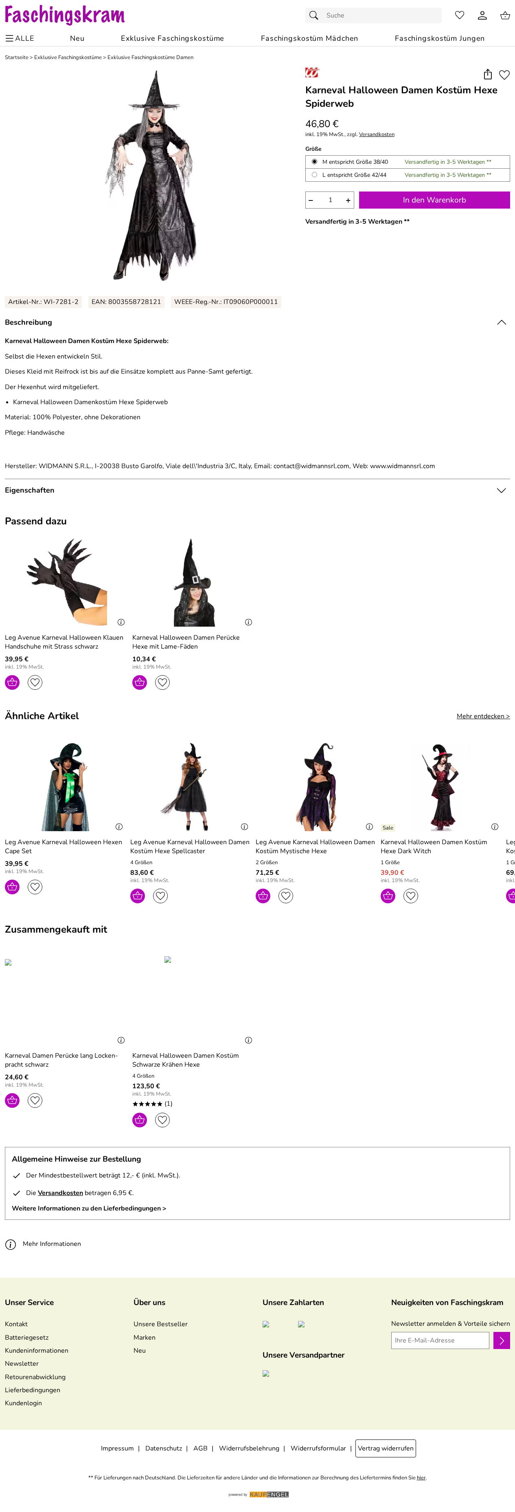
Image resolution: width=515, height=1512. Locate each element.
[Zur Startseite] (72, 15)
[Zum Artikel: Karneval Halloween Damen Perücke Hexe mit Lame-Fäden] (194, 582)
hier (421, 1478)
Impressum (117, 1448)
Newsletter (22, 1363)
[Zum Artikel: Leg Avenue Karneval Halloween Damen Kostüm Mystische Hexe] (316, 787)
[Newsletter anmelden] (501, 1340)
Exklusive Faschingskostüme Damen (150, 57)
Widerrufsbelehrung (249, 1448)
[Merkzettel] (460, 15)
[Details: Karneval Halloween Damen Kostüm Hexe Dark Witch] (389, 828)
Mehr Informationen (52, 1243)
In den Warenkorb (434, 200)
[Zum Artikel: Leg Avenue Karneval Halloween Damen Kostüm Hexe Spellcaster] (191, 787)
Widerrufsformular (318, 1448)
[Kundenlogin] (482, 15)
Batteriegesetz (26, 1337)
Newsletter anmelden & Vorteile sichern (450, 1323)
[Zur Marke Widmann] (312, 72)
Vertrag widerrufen (386, 1448)
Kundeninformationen (36, 1350)
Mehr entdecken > (483, 716)
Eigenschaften (30, 490)
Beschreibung (28, 322)
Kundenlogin (23, 1403)
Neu (140, 1350)
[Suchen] (316, 15)
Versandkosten (376, 134)
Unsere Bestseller (161, 1324)
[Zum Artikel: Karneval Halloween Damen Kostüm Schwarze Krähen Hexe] (194, 1000)
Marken (145, 1337)
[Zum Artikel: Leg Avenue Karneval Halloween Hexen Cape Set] (65, 787)
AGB (200, 1448)
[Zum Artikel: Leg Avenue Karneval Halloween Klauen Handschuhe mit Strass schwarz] (66, 582)
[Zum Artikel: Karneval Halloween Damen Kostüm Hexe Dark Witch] (441, 787)
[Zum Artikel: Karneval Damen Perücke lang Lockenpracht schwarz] (66, 1000)
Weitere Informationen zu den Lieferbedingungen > (89, 1208)
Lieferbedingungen (32, 1390)
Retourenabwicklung (35, 1377)
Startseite (16, 57)
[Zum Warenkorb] (505, 15)
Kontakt (16, 1324)
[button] (487, 75)
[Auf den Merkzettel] (504, 75)
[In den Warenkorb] (12, 682)
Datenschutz (163, 1448)
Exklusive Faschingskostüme (68, 57)
